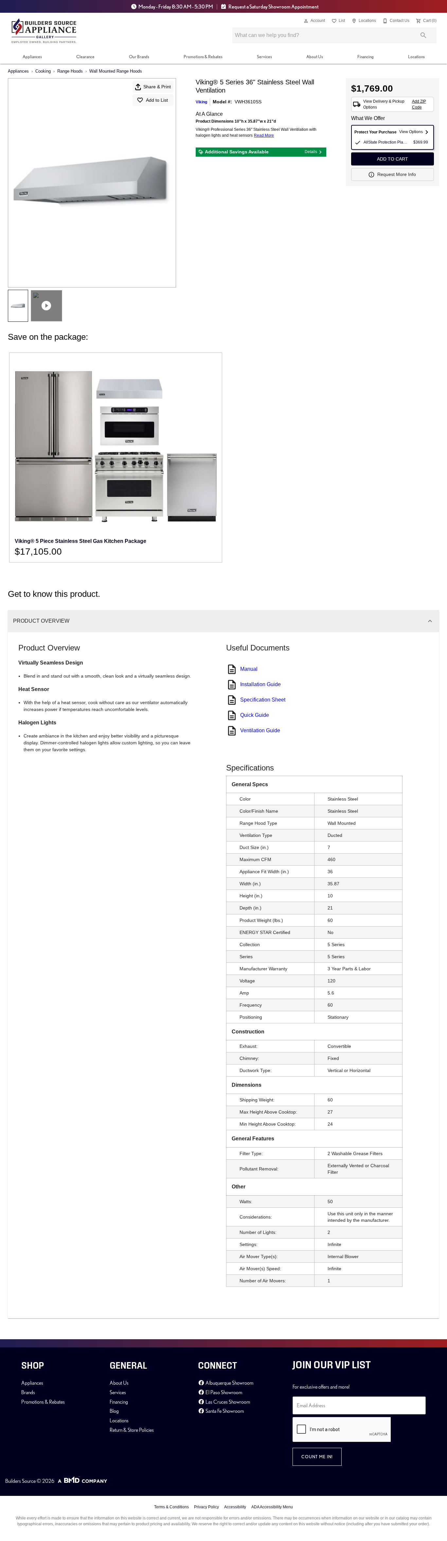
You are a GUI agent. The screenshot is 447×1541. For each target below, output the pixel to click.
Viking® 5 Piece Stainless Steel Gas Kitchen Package (80, 541)
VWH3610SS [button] (248, 101)
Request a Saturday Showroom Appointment (273, 6)
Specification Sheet (262, 699)
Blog (114, 1411)
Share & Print (157, 86)
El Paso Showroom (223, 1392)
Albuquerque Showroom (229, 1383)
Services (264, 56)
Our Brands (139, 56)
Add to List (157, 100)
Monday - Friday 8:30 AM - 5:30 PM (176, 6)
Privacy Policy (206, 1507)
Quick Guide (254, 715)
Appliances (32, 56)
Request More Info (396, 174)
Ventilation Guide (260, 730)
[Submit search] (423, 35)
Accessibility (235, 1507)
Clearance (85, 56)
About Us (314, 56)
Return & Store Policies (132, 1430)
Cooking (43, 71)
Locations (416, 56)
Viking (201, 102)
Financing (365, 56)
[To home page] (44, 31)
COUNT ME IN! (317, 1456)
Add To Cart (392, 159)
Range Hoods (70, 71)
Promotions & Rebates (203, 56)
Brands (28, 1392)
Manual (249, 669)
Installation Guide (260, 684)
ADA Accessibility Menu (272, 1507)
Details (311, 151)
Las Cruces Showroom (227, 1402)
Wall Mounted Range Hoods (115, 71)
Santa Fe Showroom (224, 1411)
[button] (306, 21)
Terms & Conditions (171, 1507)
